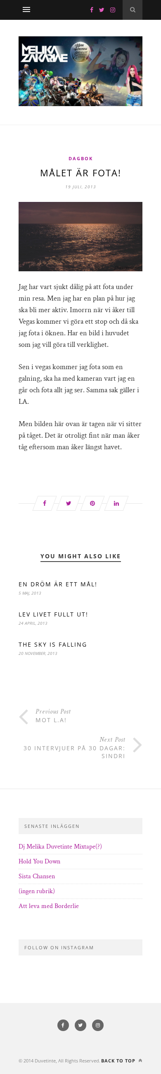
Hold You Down (39, 861)
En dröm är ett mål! (58, 584)
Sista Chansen (37, 876)
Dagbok (81, 158)
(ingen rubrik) (37, 891)
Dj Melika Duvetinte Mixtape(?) (60, 846)
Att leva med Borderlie (49, 906)
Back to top (119, 1060)
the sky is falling (53, 644)
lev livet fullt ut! (53, 614)
